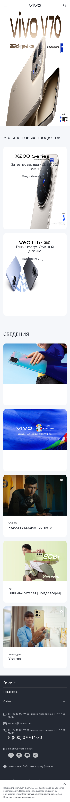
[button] (5, 5)
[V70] (35, 63)
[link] (11, 755)
